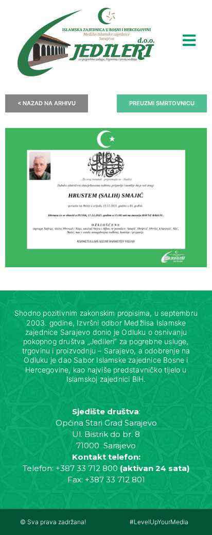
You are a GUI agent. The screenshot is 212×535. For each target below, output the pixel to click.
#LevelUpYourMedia (159, 522)
